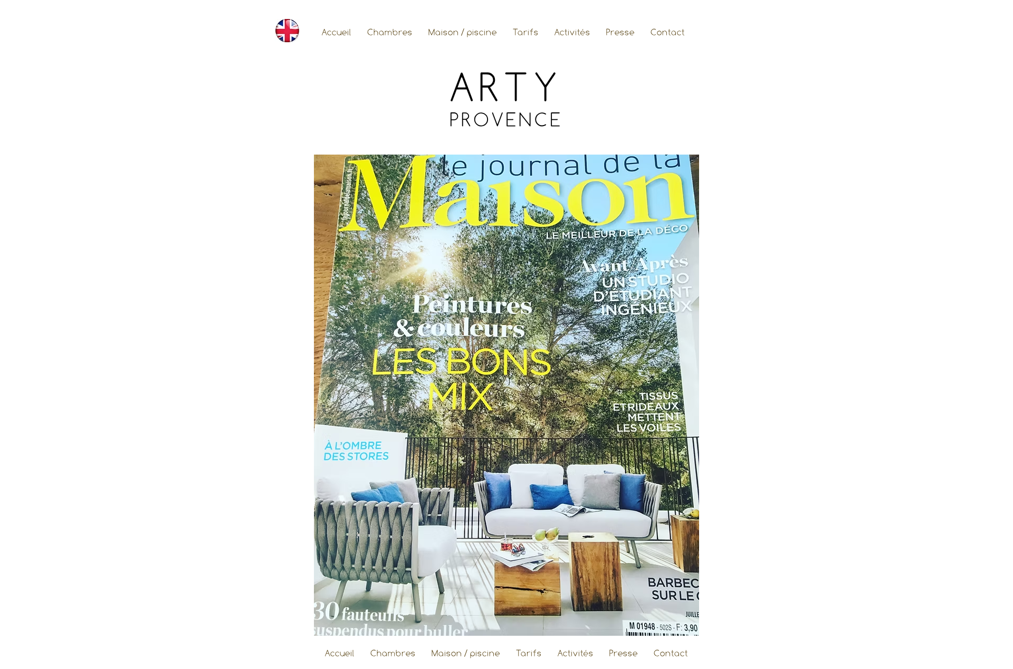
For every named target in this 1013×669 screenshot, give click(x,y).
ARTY (506, 87)
